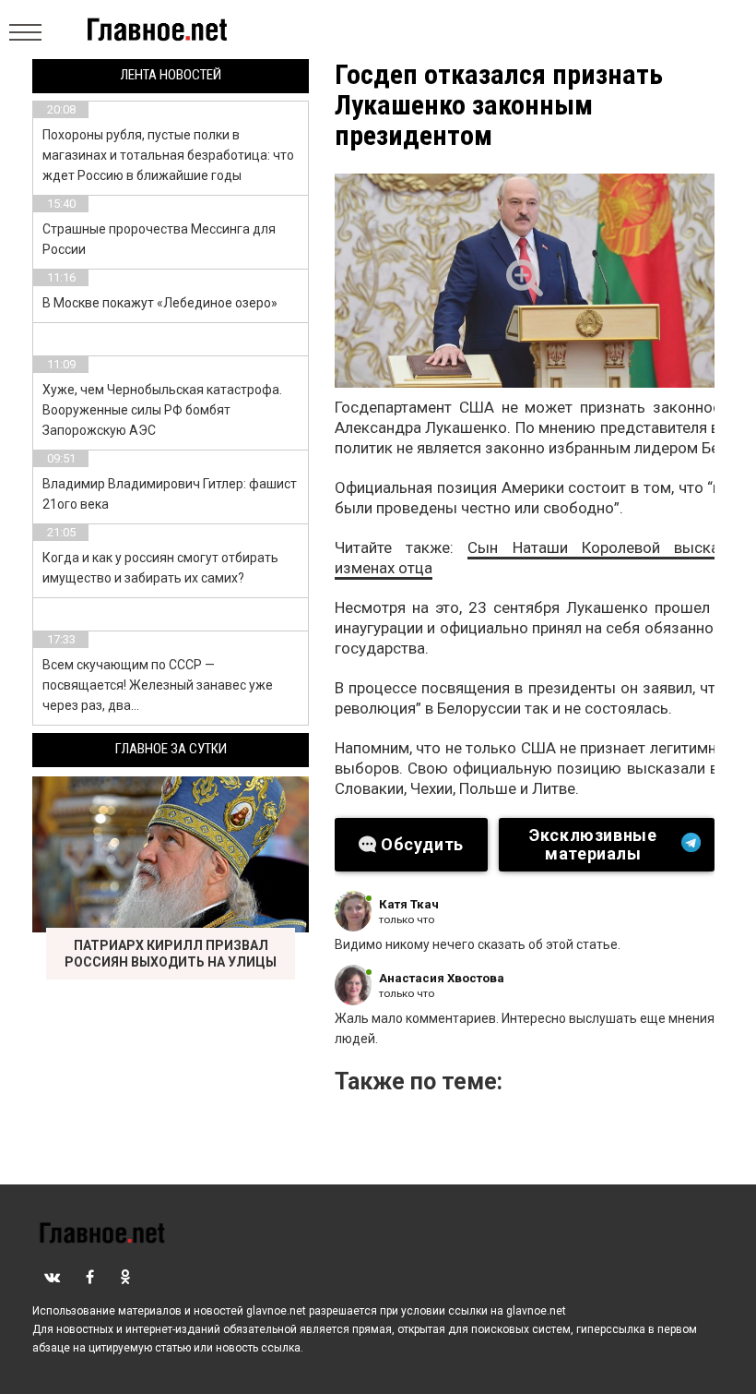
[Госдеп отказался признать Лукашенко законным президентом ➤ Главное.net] (525, 281)
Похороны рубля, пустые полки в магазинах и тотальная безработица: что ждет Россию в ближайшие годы (168, 155)
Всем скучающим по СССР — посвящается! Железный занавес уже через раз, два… (157, 685)
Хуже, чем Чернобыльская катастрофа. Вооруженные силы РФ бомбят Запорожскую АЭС (162, 410)
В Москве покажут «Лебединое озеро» (160, 302)
